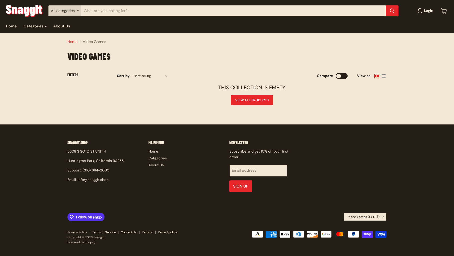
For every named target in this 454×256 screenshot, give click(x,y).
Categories (34, 26)
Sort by (123, 76)
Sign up (240, 186)
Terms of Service (104, 232)
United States (363, 217)
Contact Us (129, 232)
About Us (61, 26)
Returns (147, 232)
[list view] (383, 76)
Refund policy (167, 232)
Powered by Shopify (81, 242)
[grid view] (376, 76)
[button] (426, 11)
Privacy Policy (77, 232)
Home (11, 26)
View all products (252, 100)
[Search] (392, 10)
